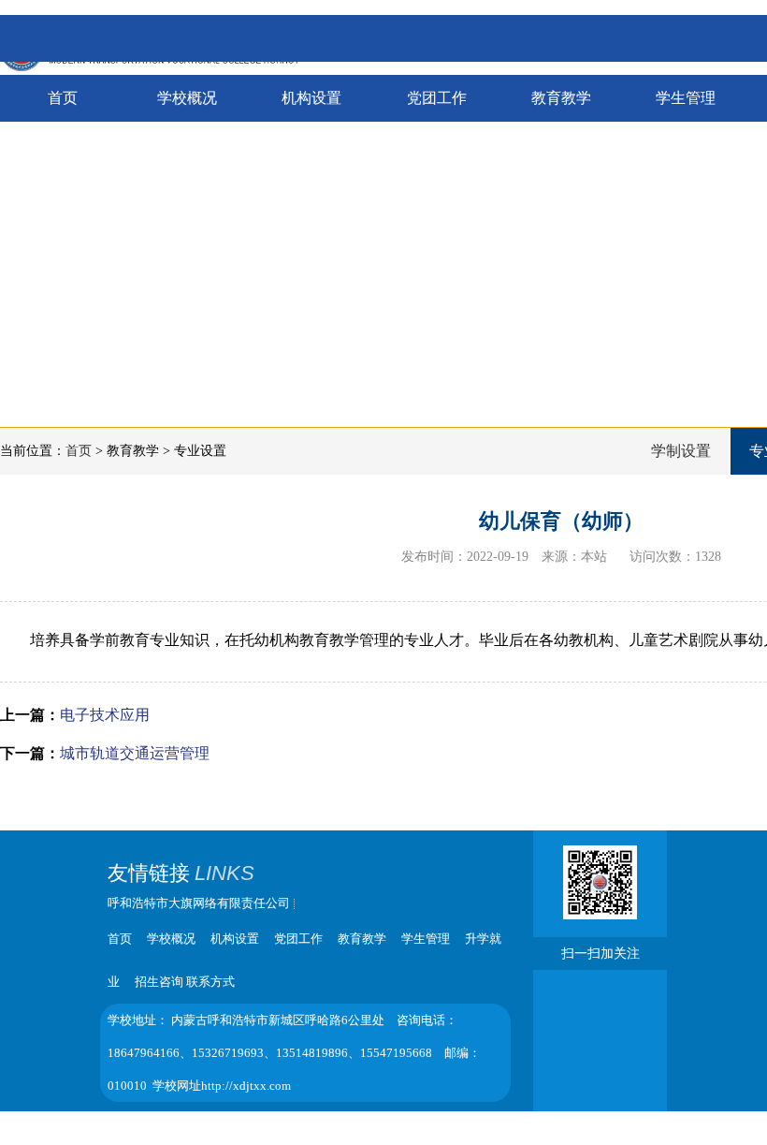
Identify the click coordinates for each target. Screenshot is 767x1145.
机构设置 (311, 98)
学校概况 (187, 98)
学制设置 (681, 451)
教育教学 (561, 98)
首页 (63, 98)
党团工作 (437, 98)
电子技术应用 (105, 715)
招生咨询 (159, 982)
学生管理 (686, 98)
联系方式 (210, 982)
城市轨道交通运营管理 (135, 753)
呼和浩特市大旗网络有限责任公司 (199, 903)
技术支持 (371, 1123)
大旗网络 (432, 1123)
